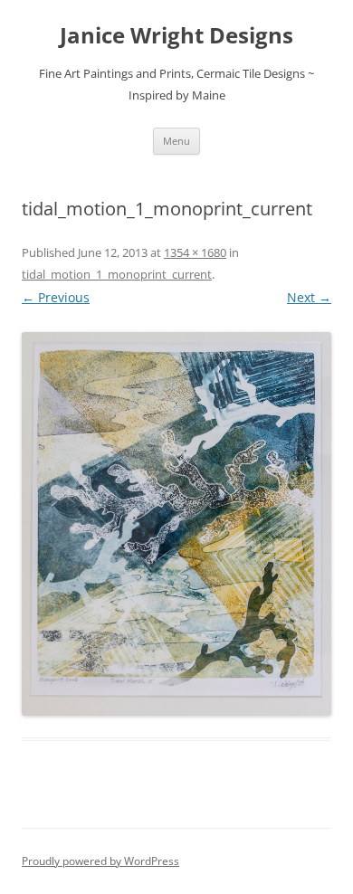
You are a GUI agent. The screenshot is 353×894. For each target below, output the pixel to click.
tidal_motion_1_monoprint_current (117, 274)
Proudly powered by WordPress (100, 861)
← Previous (56, 297)
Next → (309, 297)
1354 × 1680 (195, 252)
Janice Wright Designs (176, 36)
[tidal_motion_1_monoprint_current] (176, 524)
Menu (176, 140)
